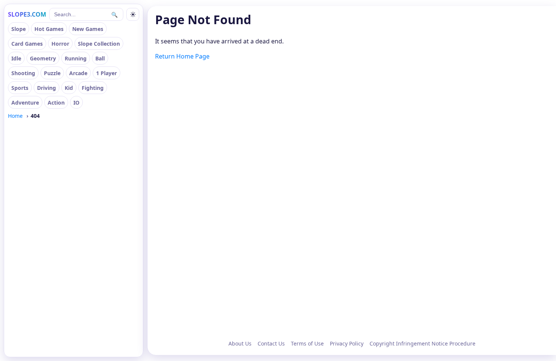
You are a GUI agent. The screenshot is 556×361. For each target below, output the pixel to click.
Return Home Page (182, 56)
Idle (16, 58)
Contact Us (271, 343)
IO (76, 102)
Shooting (23, 73)
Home (15, 115)
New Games (87, 28)
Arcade (78, 73)
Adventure (25, 102)
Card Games (27, 43)
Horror (60, 43)
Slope (18, 28)
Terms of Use (307, 343)
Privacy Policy (346, 343)
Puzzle (52, 73)
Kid (69, 87)
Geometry (43, 58)
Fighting (93, 87)
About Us (240, 343)
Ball (100, 58)
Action (56, 102)
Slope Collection (99, 43)
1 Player (106, 73)
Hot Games (49, 28)
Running (76, 58)
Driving (46, 87)
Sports (19, 87)
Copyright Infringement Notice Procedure (422, 343)
